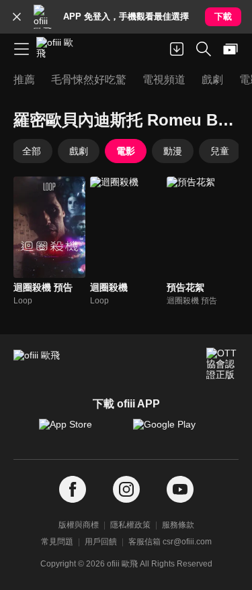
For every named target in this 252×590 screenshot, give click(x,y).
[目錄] (21, 49)
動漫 (172, 151)
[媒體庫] (230, 49)
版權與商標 (78, 525)
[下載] (177, 49)
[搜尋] (204, 49)
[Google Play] (173, 431)
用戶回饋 (101, 541)
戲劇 (78, 151)
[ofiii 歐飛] (59, 49)
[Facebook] (72, 489)
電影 (125, 151)
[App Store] (79, 431)
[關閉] (17, 17)
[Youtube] (180, 489)
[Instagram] (126, 489)
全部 (31, 151)
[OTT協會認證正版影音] (222, 364)
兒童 (219, 151)
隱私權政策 (130, 525)
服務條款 (178, 525)
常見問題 (57, 541)
